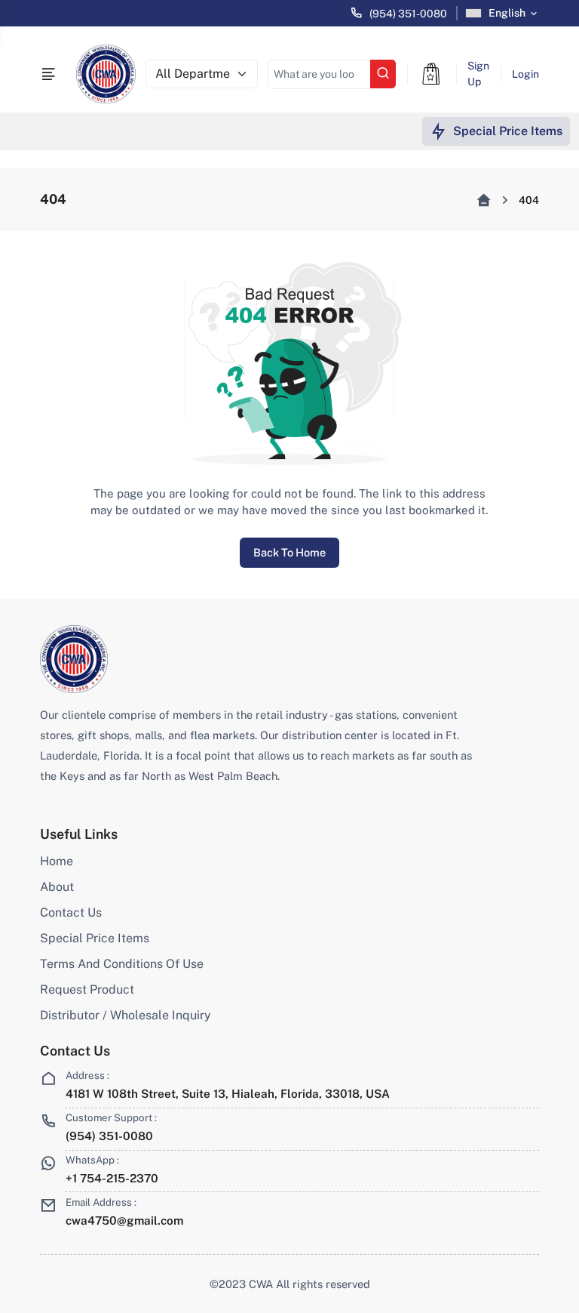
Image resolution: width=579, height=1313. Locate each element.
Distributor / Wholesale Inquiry (125, 1015)
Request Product (87, 989)
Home (56, 861)
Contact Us (71, 912)
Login (525, 74)
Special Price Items (94, 938)
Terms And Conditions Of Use (122, 964)
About (57, 887)
